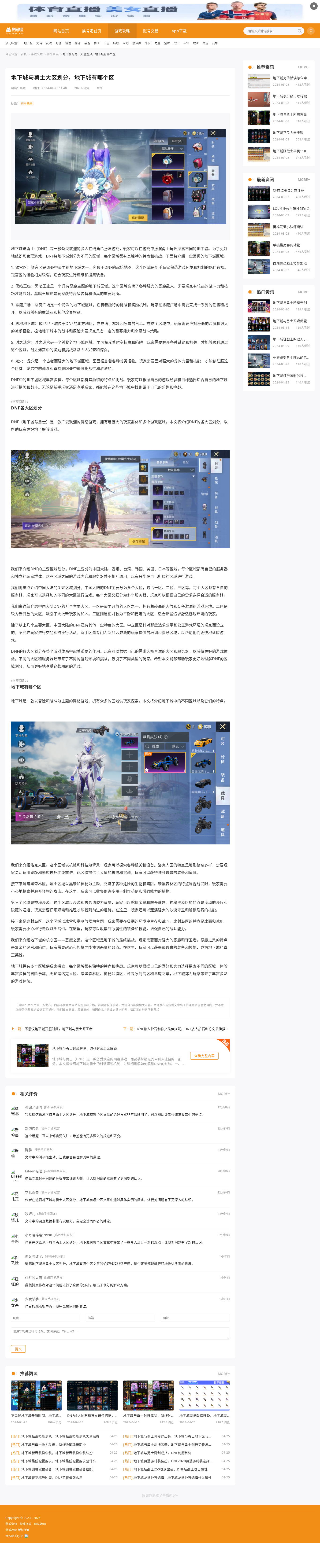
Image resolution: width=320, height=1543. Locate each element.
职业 (196, 43)
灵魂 (49, 43)
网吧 (126, 43)
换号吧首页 (91, 30)
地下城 (28, 43)
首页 (24, 54)
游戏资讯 (11, 1524)
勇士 (97, 43)
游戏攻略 (122, 30)
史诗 (39, 43)
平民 (148, 43)
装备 (87, 43)
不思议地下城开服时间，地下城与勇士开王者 (59, 1029)
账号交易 (151, 30)
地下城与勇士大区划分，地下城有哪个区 (89, 54)
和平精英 (53, 54)
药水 (215, 43)
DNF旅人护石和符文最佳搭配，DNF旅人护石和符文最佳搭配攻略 (183, 1029)
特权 (116, 43)
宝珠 (167, 43)
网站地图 (40, 1524)
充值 (58, 43)
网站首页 (61, 30)
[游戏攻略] (14, 31)
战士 (177, 43)
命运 (205, 43)
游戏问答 (26, 1524)
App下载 (179, 30)
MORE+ (224, 1093)
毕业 (186, 43)
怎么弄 (136, 43)
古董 (106, 43)
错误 (68, 43)
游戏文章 (37, 54)
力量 (157, 43)
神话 (78, 43)
